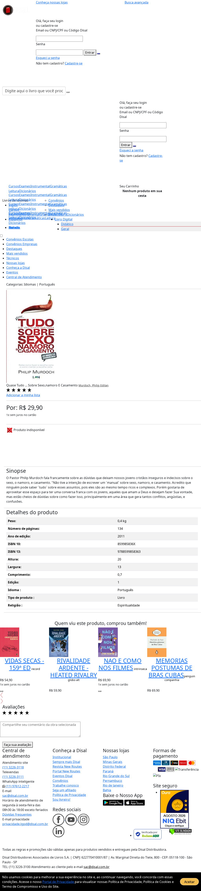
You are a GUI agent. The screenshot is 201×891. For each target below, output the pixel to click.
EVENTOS (55, 214)
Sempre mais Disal (66, 762)
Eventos (12, 272)
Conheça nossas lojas (52, 2)
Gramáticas (58, 195)
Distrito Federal (114, 766)
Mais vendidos (59, 210)
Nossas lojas (15, 263)
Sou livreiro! (61, 799)
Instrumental (40, 195)
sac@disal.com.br (15, 795)
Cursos (14, 213)
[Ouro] (174, 809)
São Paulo (110, 757)
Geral (65, 229)
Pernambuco (112, 781)
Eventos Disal (62, 776)
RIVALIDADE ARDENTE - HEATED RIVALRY (73, 667)
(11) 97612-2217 (17, 786)
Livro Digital (63, 219)
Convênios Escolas (20, 239)
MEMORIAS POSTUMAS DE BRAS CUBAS (170, 667)
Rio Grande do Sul (116, 776)
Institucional (62, 757)
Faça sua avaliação (17, 745)
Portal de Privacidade (58, 882)
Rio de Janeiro (113, 785)
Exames (24, 213)
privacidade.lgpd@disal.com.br (25, 824)
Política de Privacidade (69, 795)
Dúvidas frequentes (17, 814)
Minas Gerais (112, 762)
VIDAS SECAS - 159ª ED (24, 664)
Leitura (14, 217)
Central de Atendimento (24, 277)
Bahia (107, 790)
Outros (14, 227)
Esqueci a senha (48, 58)
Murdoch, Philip (89, 385)
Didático (67, 224)
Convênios (56, 200)
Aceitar (189, 882)
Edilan (104, 385)
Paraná (108, 771)
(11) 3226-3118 (13, 767)
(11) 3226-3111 (13, 777)
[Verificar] (180, 831)
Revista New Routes (67, 766)
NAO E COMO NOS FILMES (120, 664)
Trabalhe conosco (66, 785)
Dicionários (17, 223)
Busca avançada (136, 2)
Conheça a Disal (18, 267)
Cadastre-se (73, 63)
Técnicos (12, 258)
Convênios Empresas (21, 244)
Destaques (56, 205)
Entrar (90, 52)
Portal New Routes (66, 771)
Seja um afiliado (64, 790)
